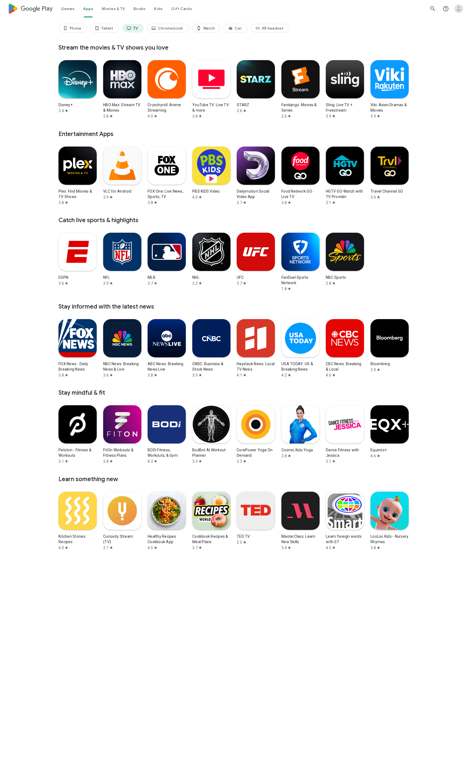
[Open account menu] (458, 8)
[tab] (68, 8)
